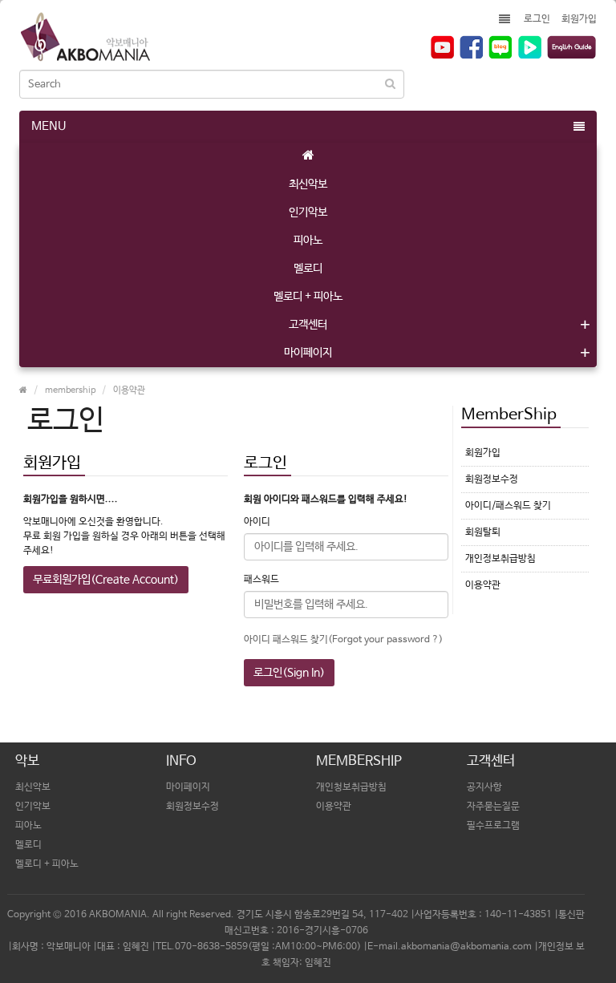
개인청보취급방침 (351, 787)
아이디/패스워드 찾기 (508, 506)
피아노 (308, 240)
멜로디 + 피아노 (308, 296)
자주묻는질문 (493, 806)
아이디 (257, 522)
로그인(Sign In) (289, 672)
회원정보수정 (491, 479)
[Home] (308, 157)
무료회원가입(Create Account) (106, 579)
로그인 (537, 19)
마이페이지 (308, 352)
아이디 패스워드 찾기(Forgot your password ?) (343, 639)
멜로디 (308, 268)
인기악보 (308, 212)
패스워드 (261, 579)
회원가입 (579, 19)
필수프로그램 (493, 825)
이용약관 (129, 390)
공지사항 (484, 787)
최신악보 (308, 184)
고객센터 (308, 324)
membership (70, 390)
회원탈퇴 (482, 532)
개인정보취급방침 (500, 558)
